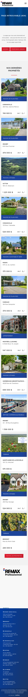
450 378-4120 (8, 617)
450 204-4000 (9, 674)
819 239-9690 (8, 655)
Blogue (5, 628)
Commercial (6, 610)
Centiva (17, 695)
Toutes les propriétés (14, 555)
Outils (4, 618)
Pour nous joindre (18, 49)
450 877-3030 (9, 665)
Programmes (6, 620)
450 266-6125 (8, 636)
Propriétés (6, 608)
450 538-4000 (9, 684)
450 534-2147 (8, 626)
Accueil (5, 49)
